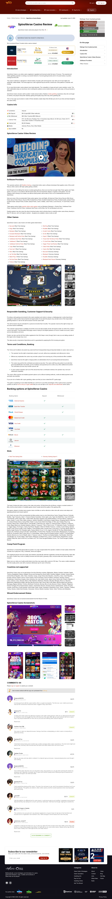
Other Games (84, 64)
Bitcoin (16, 435)
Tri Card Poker (47, 241)
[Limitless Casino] (66, 855)
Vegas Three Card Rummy (50, 244)
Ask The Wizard (78, 883)
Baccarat (12, 226)
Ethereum (17, 446)
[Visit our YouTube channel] (6, 882)
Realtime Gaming (26, 185)
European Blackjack (15, 233)
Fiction (102, 878)
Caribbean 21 (13, 241)
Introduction (83, 50)
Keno (11, 251)
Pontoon (12, 262)
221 (25, 52)
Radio (93, 880)
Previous (9, 285)
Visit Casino (67, 52)
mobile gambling (52, 94)
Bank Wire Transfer (19, 406)
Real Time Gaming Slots (16, 456)
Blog (101, 873)
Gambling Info (77, 876)
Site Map (102, 876)
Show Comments (63, 26)
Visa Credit (17, 423)
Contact (93, 873)
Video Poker (46, 246)
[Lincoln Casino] (81, 855)
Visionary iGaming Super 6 (50, 456)
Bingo (11, 228)
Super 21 (45, 236)
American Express (19, 401)
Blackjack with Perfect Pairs (17, 236)
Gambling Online (78, 880)
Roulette (45, 228)
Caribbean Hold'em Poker (17, 244)
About (93, 871)
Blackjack (12, 231)
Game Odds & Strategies (80, 871)
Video (102, 871)
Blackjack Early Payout (49, 259)
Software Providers (86, 60)
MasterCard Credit (19, 418)
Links (92, 876)
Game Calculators (78, 873)
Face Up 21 (12, 249)
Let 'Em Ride (13, 254)
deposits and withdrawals (56, 384)
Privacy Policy (103, 897)
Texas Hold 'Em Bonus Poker (51, 238)
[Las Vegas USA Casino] (97, 855)
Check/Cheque (18, 412)
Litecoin (16, 440)
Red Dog (45, 226)
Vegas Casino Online (21, 49)
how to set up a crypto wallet (25, 384)
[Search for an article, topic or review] (72, 3)
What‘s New (94, 878)
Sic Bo (44, 233)
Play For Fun (77, 878)
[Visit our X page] (10, 882)
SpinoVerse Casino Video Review (90, 57)
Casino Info (83, 54)
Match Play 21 (13, 256)
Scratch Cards (47, 231)
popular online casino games (30, 206)
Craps (11, 246)
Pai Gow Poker (14, 259)
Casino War (46, 249)
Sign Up (102, 3)
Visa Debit (17, 429)
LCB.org (45, 690)
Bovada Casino (22, 60)
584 (26, 61)
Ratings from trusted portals (88, 47)
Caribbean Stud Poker (16, 238)
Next (59, 285)
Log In (93, 3)
